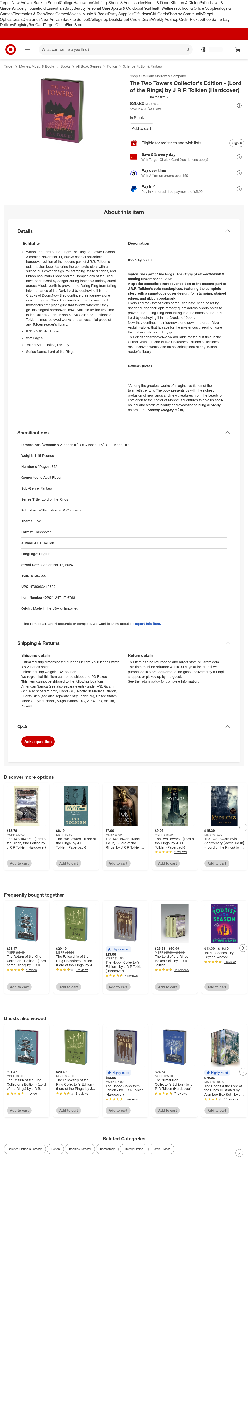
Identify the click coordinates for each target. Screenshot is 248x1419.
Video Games (56, 13)
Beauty (79, 8)
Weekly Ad (160, 19)
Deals (18, 19)
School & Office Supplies (198, 8)
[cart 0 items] (237, 49)
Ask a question (38, 741)
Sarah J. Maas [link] (161, 1149)
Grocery (20, 8)
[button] (149, 97)
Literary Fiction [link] (133, 1149)
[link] (149, 97)
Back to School (46, 2)
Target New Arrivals (16, 2)
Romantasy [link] (107, 1149)
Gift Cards (159, 13)
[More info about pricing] (239, 105)
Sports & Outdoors (126, 8)
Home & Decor (157, 2)
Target (8, 66)
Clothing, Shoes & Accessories (118, 2)
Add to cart (141, 128)
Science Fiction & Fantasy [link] (25, 1149)
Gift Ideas (141, 13)
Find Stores (75, 24)
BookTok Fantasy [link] (80, 1149)
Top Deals (110, 19)
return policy (150, 681)
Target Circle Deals (134, 19)
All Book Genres (88, 66)
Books (65, 66)
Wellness (169, 8)
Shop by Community (185, 13)
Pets (146, 8)
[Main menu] (27, 49)
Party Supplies (120, 13)
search (188, 50)
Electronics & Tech (29, 13)
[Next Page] (243, 827)
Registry (21, 24)
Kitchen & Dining (185, 2)
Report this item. (147, 624)
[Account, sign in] (213, 49)
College (66, 2)
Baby (68, 8)
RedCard (36, 24)
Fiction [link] (55, 1149)
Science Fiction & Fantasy (143, 66)
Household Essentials (45, 8)
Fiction (112, 66)
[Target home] (10, 49)
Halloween (82, 2)
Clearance (32, 19)
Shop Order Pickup (185, 19)
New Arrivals (51, 19)
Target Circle (55, 24)
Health (156, 8)
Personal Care (98, 8)
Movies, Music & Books (88, 13)
